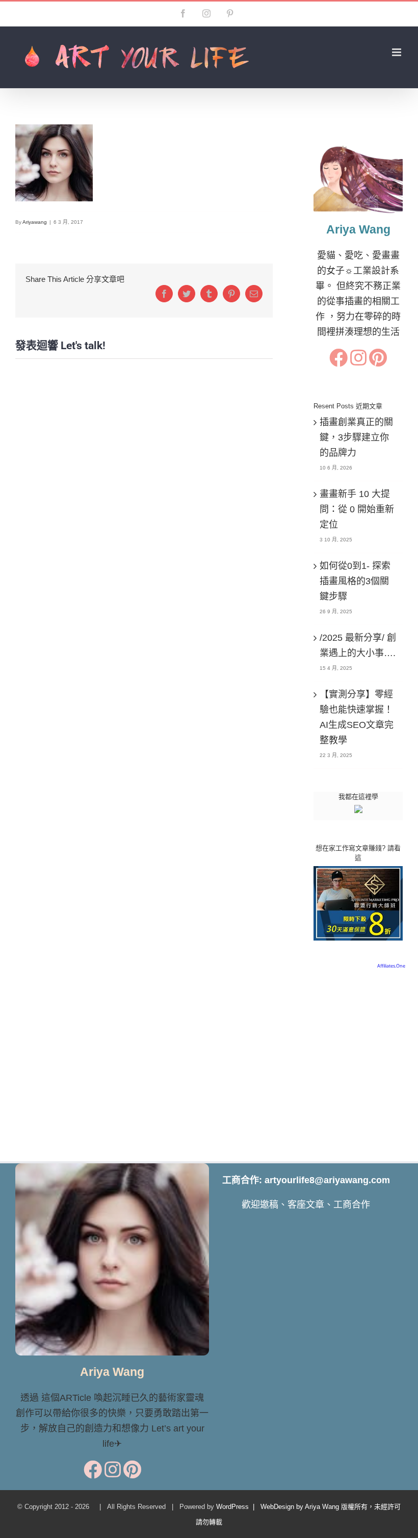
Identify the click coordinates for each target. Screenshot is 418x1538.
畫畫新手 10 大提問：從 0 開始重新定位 (357, 509)
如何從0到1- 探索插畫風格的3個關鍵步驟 (355, 581)
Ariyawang (34, 222)
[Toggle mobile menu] (397, 52)
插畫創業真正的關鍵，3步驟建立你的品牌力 (356, 437)
